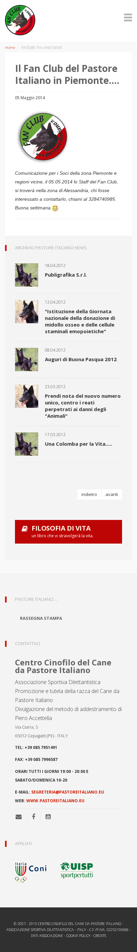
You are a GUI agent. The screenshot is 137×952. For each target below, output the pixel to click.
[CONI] (35, 870)
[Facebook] (33, 816)
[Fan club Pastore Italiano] (68, 20)
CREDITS (99, 935)
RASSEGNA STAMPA (41, 618)
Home (10, 47)
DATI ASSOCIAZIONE (47, 935)
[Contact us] (21, 816)
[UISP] (76, 870)
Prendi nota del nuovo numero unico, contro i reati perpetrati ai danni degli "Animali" (83, 405)
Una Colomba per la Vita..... (78, 443)
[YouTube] (48, 816)
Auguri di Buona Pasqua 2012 (81, 359)
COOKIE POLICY (78, 935)
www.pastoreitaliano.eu (55, 801)
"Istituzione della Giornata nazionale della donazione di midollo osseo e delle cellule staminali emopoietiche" (80, 321)
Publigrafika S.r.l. (66, 274)
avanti (111, 494)
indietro (89, 494)
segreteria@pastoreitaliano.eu (67, 792)
